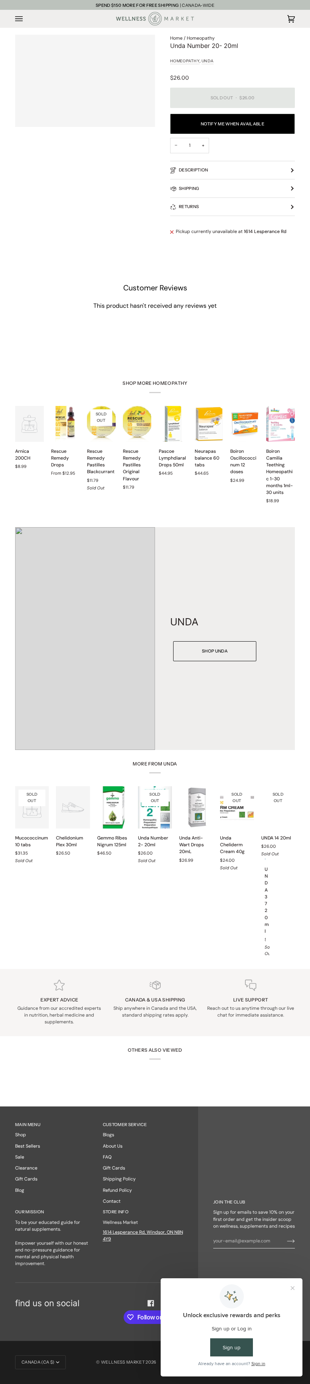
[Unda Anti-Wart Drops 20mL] (196, 807)
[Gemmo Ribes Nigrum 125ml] (114, 807)
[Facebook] (150, 1303)
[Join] (285, 1241)
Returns (189, 206)
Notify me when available (232, 124)
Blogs (108, 1135)
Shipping (189, 188)
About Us (112, 1146)
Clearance (26, 1168)
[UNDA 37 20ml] (265, 859)
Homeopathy (201, 38)
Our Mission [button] (29, 1211)
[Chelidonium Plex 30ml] (73, 807)
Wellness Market (123, 1362)
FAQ (107, 1157)
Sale (19, 1157)
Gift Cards (26, 1179)
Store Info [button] (116, 1211)
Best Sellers (27, 1146)
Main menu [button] (27, 1124)
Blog (19, 1190)
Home (176, 38)
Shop (20, 1135)
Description (193, 170)
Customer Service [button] (125, 1124)
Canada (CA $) (38, 1362)
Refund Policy (117, 1190)
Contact (112, 1201)
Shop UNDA (215, 651)
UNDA (208, 61)
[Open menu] (26, 18)
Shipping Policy (119, 1179)
